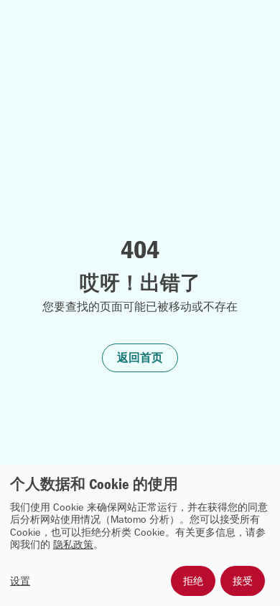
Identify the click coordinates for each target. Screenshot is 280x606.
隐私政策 (73, 545)
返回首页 (140, 357)
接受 (243, 580)
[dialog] (140, 535)
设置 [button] (20, 581)
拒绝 (193, 580)
